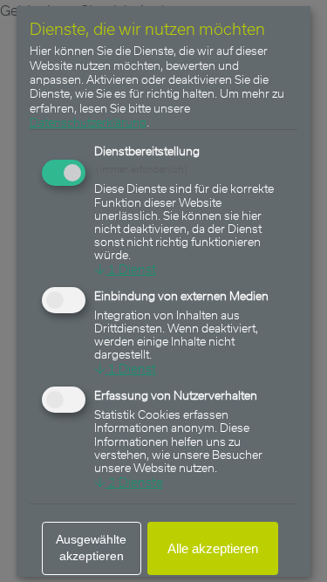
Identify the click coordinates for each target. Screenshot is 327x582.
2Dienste (128, 482)
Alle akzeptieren (213, 548)
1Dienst (125, 269)
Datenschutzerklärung (88, 121)
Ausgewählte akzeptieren (92, 548)
